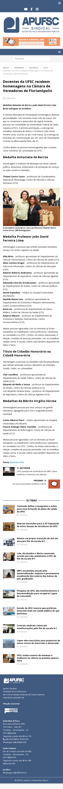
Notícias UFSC (17, 462)
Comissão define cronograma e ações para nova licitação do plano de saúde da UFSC (37, 509)
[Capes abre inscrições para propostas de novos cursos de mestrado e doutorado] (9, 643)
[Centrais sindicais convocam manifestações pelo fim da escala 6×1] (9, 628)
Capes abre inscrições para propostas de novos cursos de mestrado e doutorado (38, 642)
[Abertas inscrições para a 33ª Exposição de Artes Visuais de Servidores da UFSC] (9, 526)
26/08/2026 (23, 632)
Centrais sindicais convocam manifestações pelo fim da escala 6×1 (37, 626)
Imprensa (19, 67)
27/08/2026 (23, 515)
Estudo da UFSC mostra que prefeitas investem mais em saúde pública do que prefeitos (38, 611)
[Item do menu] (25, 9)
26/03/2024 (10, 98)
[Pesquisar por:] (31, 58)
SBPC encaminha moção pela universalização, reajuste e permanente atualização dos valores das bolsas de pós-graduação (38, 574)
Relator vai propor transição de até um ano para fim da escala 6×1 (37, 539)
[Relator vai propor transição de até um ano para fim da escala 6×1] (9, 541)
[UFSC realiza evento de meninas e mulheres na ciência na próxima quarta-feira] (9, 658)
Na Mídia (33, 67)
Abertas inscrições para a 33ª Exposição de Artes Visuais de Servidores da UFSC (38, 525)
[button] (59, 3)
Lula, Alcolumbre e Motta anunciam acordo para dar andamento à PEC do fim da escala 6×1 (36, 556)
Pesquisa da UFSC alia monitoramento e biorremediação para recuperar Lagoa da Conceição (38, 593)
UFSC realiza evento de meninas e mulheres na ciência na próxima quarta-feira (38, 658)
